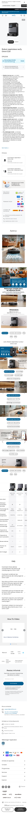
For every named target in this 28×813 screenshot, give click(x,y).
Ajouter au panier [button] (7, 809)
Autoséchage (18, 373)
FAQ (24, 332)
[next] (24, 322)
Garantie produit (8, 727)
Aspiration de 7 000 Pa (13, 397)
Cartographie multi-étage (13, 440)
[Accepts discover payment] (14, 749)
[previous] (3, 322)
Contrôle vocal (13, 451)
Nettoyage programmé (9, 447)
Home (3, 658)
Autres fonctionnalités (13, 424)
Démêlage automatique (13, 400)
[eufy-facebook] (6, 784)
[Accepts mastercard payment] (21, 749)
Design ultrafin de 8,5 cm (13, 393)
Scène (16, 41)
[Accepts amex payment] (7, 749)
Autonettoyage (9, 373)
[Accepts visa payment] (14, 752)
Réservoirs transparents (13, 377)
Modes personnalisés (13, 444)
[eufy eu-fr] (13, 15)
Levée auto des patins (13, 420)
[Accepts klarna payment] (18, 752)
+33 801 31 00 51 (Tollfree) (10, 710)
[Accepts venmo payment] (10, 752)
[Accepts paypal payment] (3, 752)
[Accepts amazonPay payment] (3, 749)
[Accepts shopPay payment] (7, 752)
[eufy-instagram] (3, 784)
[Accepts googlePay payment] (18, 749)
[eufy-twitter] (9, 784)
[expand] (23, 67)
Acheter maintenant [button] (20, 809)
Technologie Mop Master (13, 417)
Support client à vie (9, 730)
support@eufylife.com (10, 706)
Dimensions (5, 332)
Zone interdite (20, 447)
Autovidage (19, 370)
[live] (5, 15)
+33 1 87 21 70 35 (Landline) (11, 708)
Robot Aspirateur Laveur (8, 658)
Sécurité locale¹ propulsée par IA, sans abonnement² (10, 12)
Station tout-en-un (9, 370)
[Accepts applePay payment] (10, 749)
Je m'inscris (13, 680)
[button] (24, 2)
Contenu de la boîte (15, 332)
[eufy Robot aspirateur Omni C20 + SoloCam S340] (13, 171)
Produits (11, 41)
